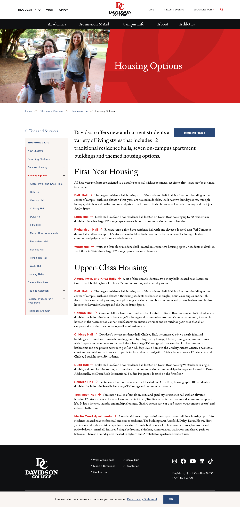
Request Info (29, 9)
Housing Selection (38, 290)
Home (28, 111)
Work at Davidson (103, 460)
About (162, 24)
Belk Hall (35, 192)
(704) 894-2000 (182, 478)
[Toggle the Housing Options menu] (64, 175)
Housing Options (37, 175)
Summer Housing (38, 167)
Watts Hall (35, 266)
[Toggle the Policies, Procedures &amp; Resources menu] (64, 299)
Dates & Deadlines (38, 282)
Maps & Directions (104, 466)
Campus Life (133, 24)
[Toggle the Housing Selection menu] (64, 291)
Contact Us (100, 472)
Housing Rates (36, 274)
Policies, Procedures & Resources (40, 300)
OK (171, 499)
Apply (63, 9)
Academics (57, 24)
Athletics (187, 24)
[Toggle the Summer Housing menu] (64, 167)
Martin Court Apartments (44, 233)
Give (151, 9)
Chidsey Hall (37, 208)
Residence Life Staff (39, 310)
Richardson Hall (39, 241)
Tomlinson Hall (38, 257)
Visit (50, 9)
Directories (132, 466)
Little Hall (35, 225)
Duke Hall (35, 216)
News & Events (174, 9)
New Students (35, 151)
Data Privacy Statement (142, 499)
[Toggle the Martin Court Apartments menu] (64, 233)
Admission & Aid (94, 24)
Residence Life (79, 111)
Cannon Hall (37, 200)
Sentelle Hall (37, 249)
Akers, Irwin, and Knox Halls (46, 184)
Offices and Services (51, 111)
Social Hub (132, 460)
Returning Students (39, 159)
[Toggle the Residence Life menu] (64, 142)
